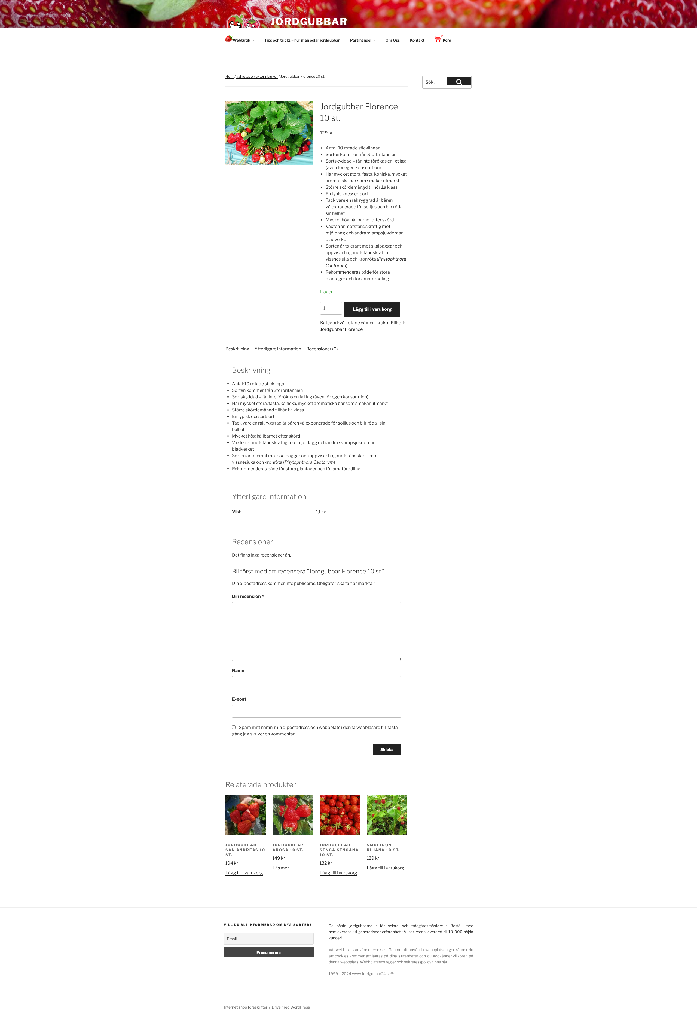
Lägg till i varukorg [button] (244, 872)
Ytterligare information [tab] (278, 349)
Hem (229, 76)
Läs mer (281, 868)
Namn (238, 670)
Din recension (248, 596)
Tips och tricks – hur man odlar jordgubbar (302, 40)
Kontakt (417, 40)
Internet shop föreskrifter (245, 1007)
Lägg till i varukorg (372, 309)
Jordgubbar (309, 22)
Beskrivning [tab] (237, 349)
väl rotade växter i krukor (257, 76)
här (444, 962)
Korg (447, 40)
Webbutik (241, 40)
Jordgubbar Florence (341, 329)
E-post (239, 699)
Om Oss (393, 40)
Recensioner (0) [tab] (322, 349)
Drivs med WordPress (291, 1007)
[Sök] (459, 81)
